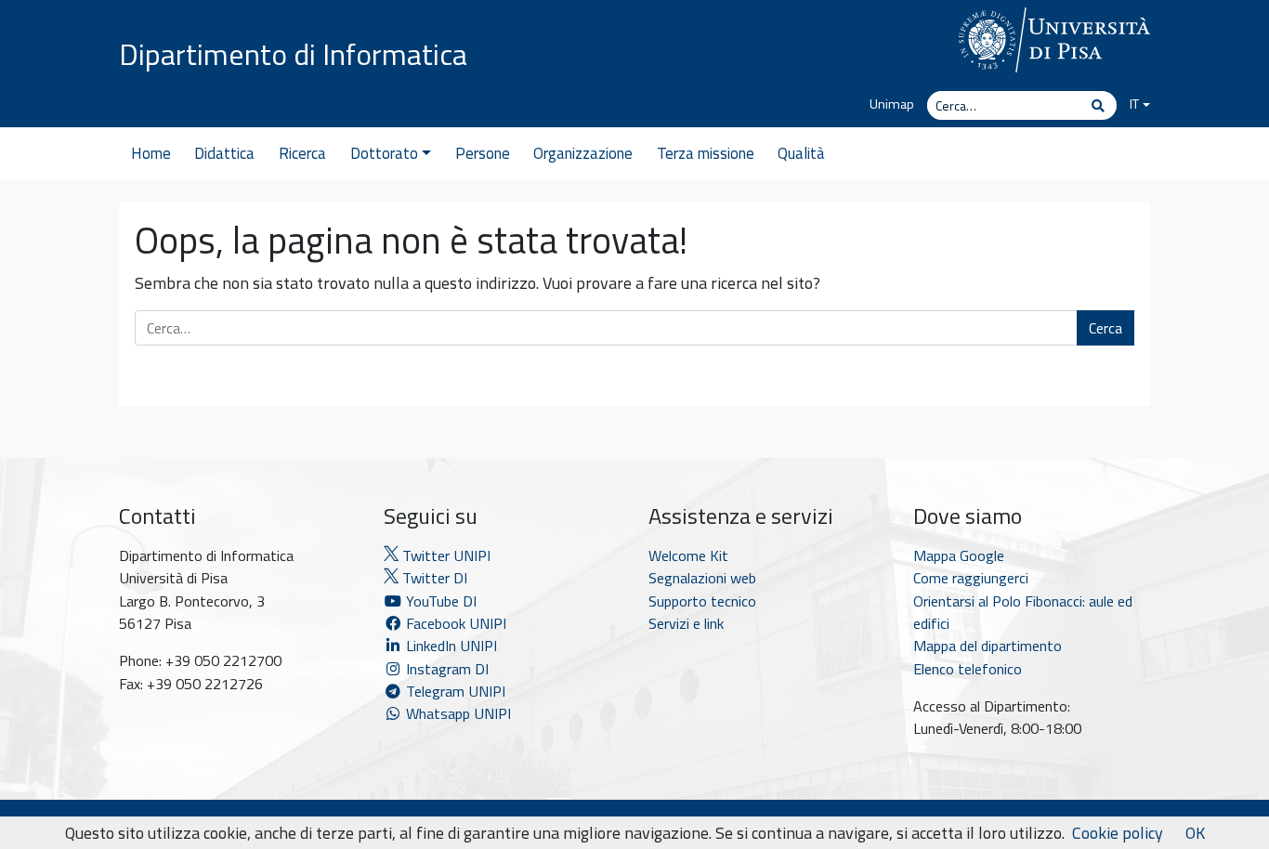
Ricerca (302, 153)
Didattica (224, 153)
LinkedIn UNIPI (449, 645)
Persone (482, 153)
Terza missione (705, 153)
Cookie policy (1117, 832)
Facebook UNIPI (454, 623)
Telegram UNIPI (453, 691)
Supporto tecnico (702, 601)
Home (151, 153)
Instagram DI (445, 669)
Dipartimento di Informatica (293, 54)
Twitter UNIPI (445, 555)
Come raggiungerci (970, 578)
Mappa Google (958, 555)
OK (1195, 832)
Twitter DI (433, 578)
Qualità (801, 153)
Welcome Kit (688, 555)
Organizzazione (583, 153)
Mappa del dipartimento (987, 645)
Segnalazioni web (702, 578)
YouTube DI (441, 601)
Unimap (892, 104)
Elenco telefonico (967, 669)
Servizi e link (686, 623)
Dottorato (384, 153)
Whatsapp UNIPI (456, 713)
